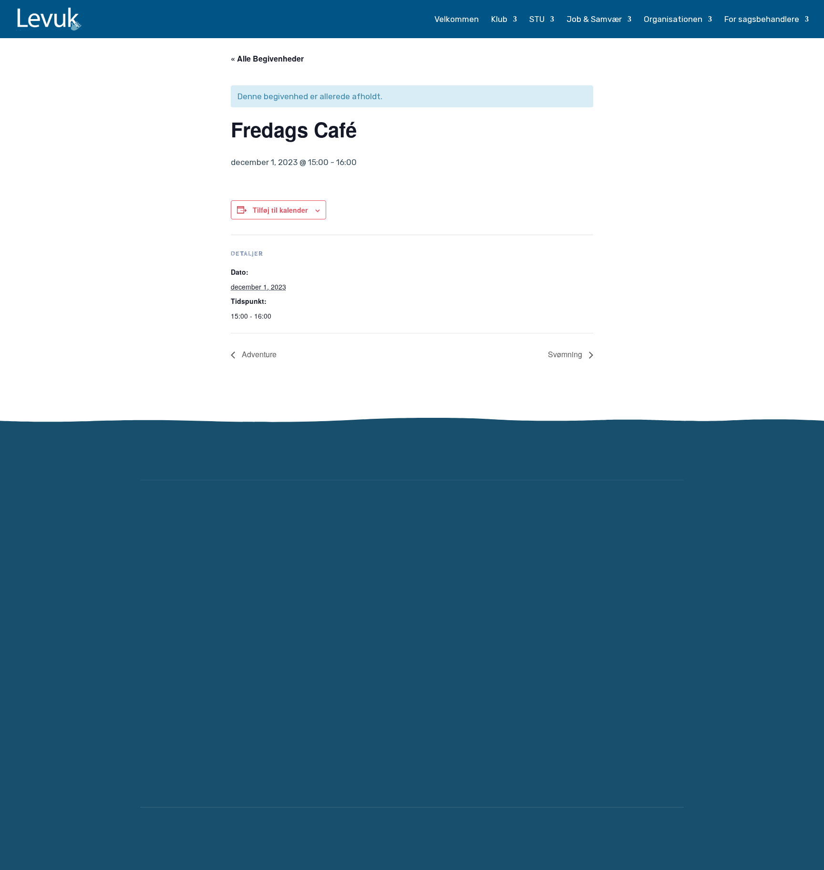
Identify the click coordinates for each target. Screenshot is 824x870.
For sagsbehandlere (761, 20)
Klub (499, 20)
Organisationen (673, 20)
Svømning (566, 354)
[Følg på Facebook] (642, 452)
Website (585, 838)
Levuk (222, 838)
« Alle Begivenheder (267, 58)
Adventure (258, 354)
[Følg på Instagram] (671, 452)
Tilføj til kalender (280, 210)
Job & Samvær (594, 20)
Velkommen (456, 20)
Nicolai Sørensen (649, 838)
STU (537, 20)
